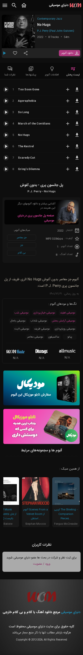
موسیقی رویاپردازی (65, 329)
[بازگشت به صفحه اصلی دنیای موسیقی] (24, 8)
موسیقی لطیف (67, 313)
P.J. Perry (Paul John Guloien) (55, 31)
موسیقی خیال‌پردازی (44, 313)
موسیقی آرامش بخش (63, 321)
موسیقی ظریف (42, 329)
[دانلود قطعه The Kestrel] (77, 148)
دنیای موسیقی (70, 612)
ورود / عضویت (41, 564)
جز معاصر (22, 237)
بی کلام (22, 253)
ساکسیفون (53, 337)
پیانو (70, 337)
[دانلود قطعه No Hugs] (77, 137)
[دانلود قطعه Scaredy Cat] (77, 160)
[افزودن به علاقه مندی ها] (15, 55)
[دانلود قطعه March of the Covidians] (77, 125)
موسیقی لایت (21, 329)
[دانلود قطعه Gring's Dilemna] (77, 171)
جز (21, 245)
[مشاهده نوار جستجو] (14, 8)
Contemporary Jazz (49, 19)
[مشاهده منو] (5, 8)
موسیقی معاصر (35, 337)
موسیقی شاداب (38, 321)
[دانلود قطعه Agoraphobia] (77, 103)
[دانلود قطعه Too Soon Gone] (77, 91)
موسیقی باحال (17, 321)
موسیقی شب (21, 313)
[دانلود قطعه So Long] (77, 114)
